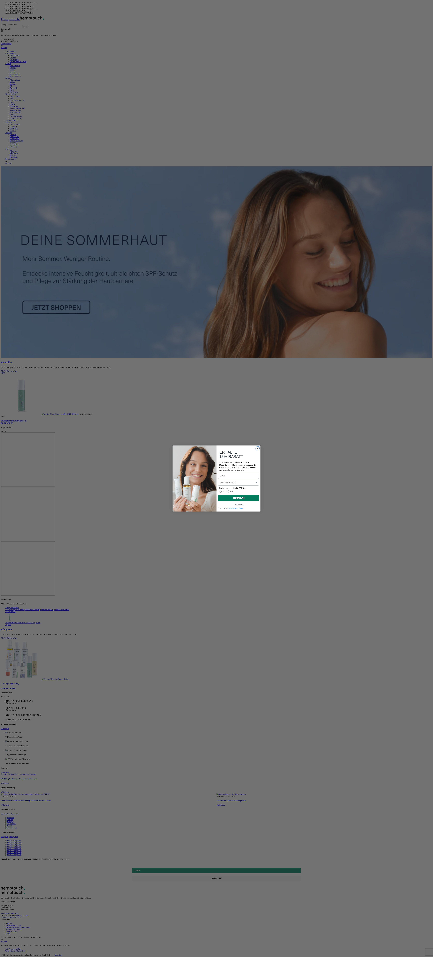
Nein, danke (238, 505)
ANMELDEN (239, 498)
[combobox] (238, 482)
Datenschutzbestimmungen (235, 508)
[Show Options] (257, 482)
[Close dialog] (258, 448)
